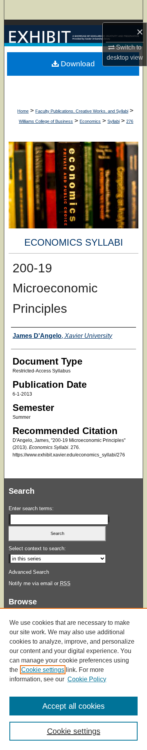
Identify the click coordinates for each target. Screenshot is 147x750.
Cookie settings (42, 669)
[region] (73, 679)
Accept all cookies (73, 706)
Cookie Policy (86, 679)
